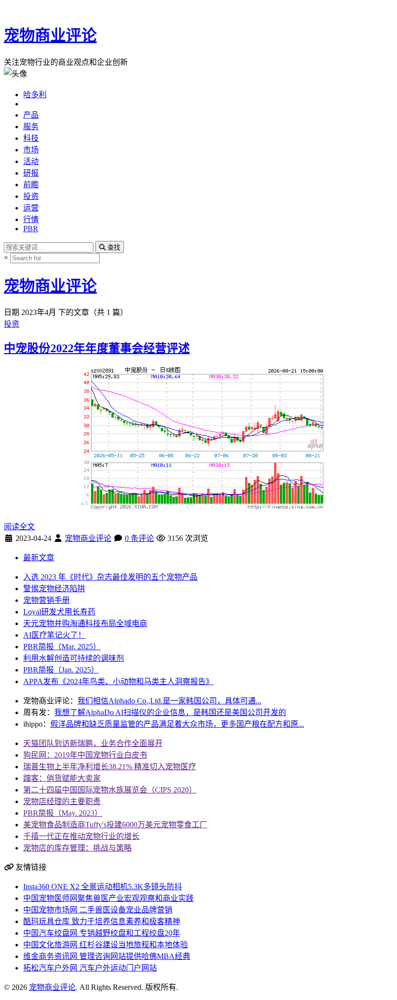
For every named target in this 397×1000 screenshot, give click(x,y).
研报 (31, 173)
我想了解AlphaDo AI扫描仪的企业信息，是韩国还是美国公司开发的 (170, 712)
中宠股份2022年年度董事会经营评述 (97, 348)
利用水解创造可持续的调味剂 (73, 658)
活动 (31, 161)
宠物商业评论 (50, 35)
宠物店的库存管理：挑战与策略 (77, 848)
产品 (31, 115)
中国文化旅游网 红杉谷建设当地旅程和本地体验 (105, 944)
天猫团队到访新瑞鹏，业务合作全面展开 (93, 743)
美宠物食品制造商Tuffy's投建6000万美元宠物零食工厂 (115, 825)
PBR (30, 228)
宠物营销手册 (46, 600)
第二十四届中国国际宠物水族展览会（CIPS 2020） (110, 790)
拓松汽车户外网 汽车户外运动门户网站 (90, 968)
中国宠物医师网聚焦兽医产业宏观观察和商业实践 (108, 898)
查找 (113, 247)
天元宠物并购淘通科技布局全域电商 (85, 623)
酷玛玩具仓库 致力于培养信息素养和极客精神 (101, 921)
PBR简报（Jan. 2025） (61, 670)
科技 (31, 138)
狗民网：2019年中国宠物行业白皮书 (85, 755)
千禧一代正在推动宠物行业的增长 (81, 836)
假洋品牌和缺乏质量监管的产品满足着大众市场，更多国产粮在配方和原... (177, 724)
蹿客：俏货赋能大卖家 (62, 778)
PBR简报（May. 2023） (62, 813)
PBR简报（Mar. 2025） (62, 646)
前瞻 (31, 184)
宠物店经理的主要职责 (62, 801)
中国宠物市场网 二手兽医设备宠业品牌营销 (97, 910)
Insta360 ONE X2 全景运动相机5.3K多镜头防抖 (102, 886)
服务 (31, 126)
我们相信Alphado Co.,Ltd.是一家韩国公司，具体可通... (169, 701)
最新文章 (38, 557)
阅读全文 (19, 526)
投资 (31, 196)
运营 (31, 208)
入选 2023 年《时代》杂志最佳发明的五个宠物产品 (110, 577)
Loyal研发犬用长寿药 (59, 612)
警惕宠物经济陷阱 (54, 588)
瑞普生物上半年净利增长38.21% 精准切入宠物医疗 (109, 766)
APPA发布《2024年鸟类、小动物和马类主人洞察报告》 (118, 681)
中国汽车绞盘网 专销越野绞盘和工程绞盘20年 (101, 933)
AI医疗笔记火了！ (54, 635)
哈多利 (34, 94)
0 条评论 (139, 538)
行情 (31, 219)
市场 (31, 150)
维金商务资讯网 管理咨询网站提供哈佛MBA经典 (106, 956)
